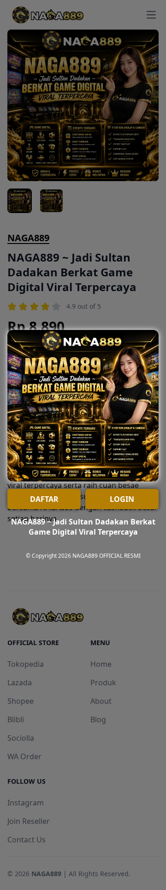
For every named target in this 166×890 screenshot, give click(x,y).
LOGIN (122, 499)
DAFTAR (44, 499)
